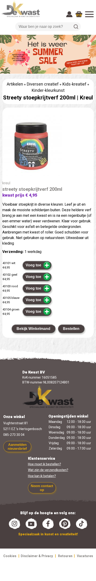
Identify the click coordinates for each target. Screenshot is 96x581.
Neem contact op (42, 488)
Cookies (9, 556)
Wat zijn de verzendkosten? (48, 470)
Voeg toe (33, 265)
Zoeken (76, 26)
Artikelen (15, 84)
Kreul (86, 98)
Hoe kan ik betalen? (42, 476)
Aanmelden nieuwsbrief (17, 446)
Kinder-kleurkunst (48, 90)
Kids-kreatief (74, 84)
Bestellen (71, 329)
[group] (48, 146)
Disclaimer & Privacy (37, 556)
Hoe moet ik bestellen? (44, 464)
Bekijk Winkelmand (33, 329)
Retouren (65, 556)
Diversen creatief (43, 84)
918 (79, 15)
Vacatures (85, 556)
